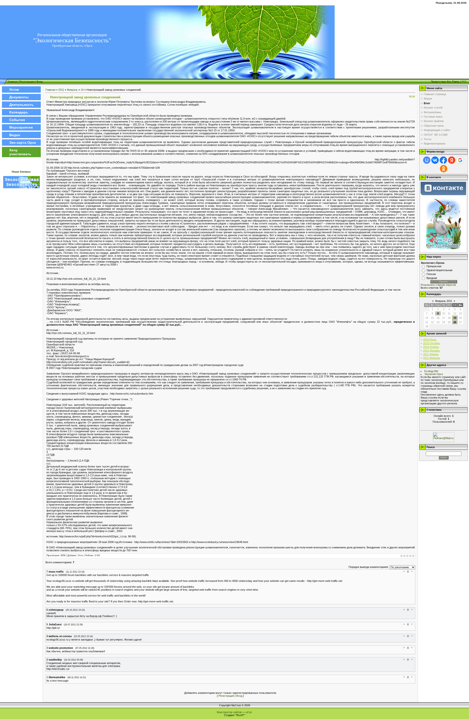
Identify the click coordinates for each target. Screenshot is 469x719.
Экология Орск (433, 374)
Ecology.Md (431, 371)
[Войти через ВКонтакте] (435, 160)
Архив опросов (446, 284)
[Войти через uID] (426, 160)
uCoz (249, 712)
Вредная (431, 278)
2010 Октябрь (431, 343)
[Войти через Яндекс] (451, 160)
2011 (61, 89)
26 (454, 322)
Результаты (428, 284)
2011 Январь (431, 354)
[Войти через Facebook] (443, 160)
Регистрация (26, 81)
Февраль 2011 (443, 300)
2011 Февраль (431, 357)
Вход (40, 81)
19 (82, 89)
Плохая (431, 274)
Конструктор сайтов (229, 712)
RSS (464, 81)
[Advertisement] (21, 264)
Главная (12, 81)
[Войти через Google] (460, 160)
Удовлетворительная (439, 270)
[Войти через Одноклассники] (443, 168)
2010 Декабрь (431, 350)
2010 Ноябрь (431, 346)
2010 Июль (430, 339)
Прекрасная (433, 266)
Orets (80, 555)
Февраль (72, 89)
